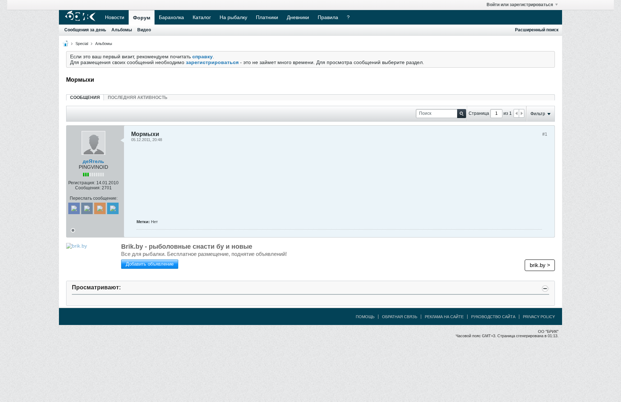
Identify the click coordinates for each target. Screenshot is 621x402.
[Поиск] (461, 113)
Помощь (365, 317)
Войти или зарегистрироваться (520, 4)
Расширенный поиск (536, 29)
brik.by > (540, 265)
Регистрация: (81, 182)
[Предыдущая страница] (516, 113)
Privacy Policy (539, 317)
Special (81, 43)
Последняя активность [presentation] (137, 97)
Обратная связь (399, 317)
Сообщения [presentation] (85, 97)
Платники (267, 17)
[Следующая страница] (521, 113)
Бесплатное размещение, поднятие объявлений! (204, 254)
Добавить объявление (150, 264)
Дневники (298, 17)
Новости (114, 17)
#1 (544, 134)
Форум (141, 18)
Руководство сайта (493, 317)
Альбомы (121, 29)
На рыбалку (233, 17)
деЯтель (93, 161)
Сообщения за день (85, 29)
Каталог (202, 17)
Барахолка (171, 17)
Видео (144, 29)
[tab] (85, 97)
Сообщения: (88, 187)
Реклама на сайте (444, 317)
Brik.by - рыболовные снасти (186, 246)
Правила (328, 17)
